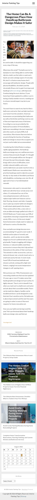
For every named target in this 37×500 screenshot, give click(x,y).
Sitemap (23, 496)
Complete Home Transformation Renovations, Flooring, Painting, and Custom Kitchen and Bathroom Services (18, 437)
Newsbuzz (24, 489)
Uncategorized (7, 322)
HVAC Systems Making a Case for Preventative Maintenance (18, 334)
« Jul (4, 469)
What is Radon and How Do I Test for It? (18, 342)
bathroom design (15, 91)
